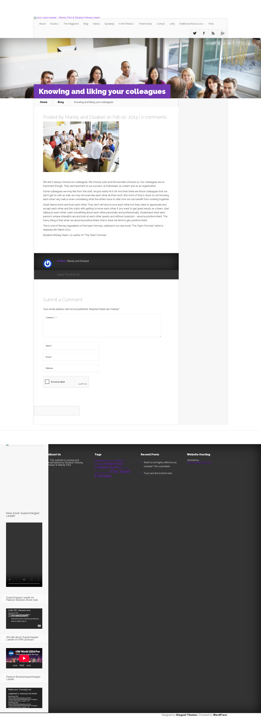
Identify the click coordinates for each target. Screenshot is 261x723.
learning (125, 468)
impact (99, 464)
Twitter (96, 274)
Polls (211, 23)
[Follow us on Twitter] (194, 33)
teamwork (105, 472)
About (42, 23)
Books (53, 23)
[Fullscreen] (38, 665)
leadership (114, 463)
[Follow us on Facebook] (203, 33)
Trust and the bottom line (158, 473)
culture (119, 460)
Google (85, 274)
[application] (24, 618)
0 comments (154, 117)
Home (43, 102)
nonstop (98, 472)
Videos (96, 23)
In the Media (125, 23)
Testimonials (145, 23)
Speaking (109, 23)
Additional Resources (190, 23)
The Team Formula (112, 473)
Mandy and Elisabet (85, 117)
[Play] (9, 665)
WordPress (220, 715)
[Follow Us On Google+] (222, 33)
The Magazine (71, 23)
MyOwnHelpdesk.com (199, 462)
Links (172, 23)
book (112, 461)
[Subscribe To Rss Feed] (213, 33)
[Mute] (33, 665)
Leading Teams (108, 467)
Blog (85, 23)
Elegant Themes (186, 715)
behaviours (102, 460)
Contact (160, 23)
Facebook (91, 274)
